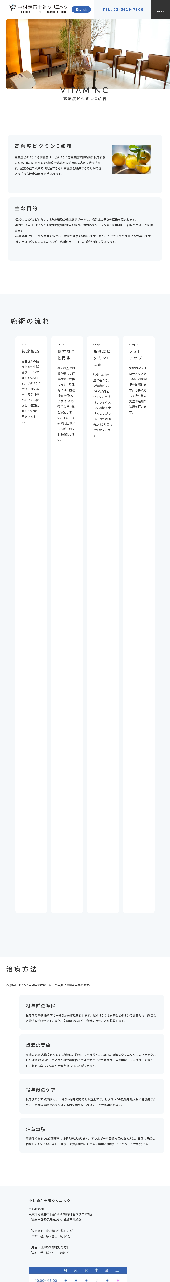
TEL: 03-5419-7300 (123, 9)
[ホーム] (38, 9)
